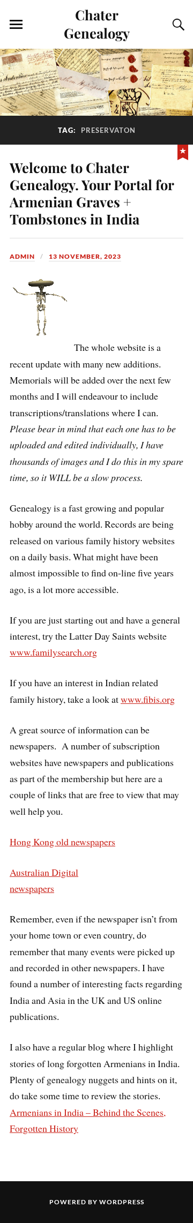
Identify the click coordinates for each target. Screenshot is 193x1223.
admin (22, 256)
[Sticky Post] (182, 151)
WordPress (121, 1202)
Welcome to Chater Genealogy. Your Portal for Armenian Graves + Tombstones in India (92, 193)
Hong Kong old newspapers (62, 841)
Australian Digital (44, 872)
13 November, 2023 (85, 256)
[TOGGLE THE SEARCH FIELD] (176, 24)
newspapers (32, 888)
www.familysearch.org (53, 652)
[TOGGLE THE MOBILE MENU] (16, 24)
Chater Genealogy (97, 23)
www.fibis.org (148, 699)
